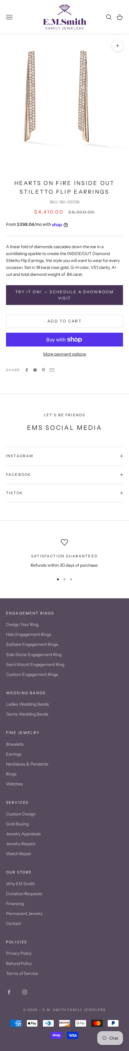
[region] (64, 554)
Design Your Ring (22, 624)
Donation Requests (24, 893)
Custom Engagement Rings (32, 674)
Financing (15, 903)
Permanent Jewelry (24, 913)
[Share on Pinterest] (43, 370)
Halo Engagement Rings (28, 634)
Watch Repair (18, 853)
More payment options (64, 354)
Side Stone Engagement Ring (34, 654)
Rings (11, 774)
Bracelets (15, 744)
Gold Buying (17, 824)
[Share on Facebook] (26, 370)
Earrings (14, 754)
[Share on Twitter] (35, 370)
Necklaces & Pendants (27, 764)
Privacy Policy (19, 953)
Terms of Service (22, 973)
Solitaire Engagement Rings (32, 644)
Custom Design (21, 814)
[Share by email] (52, 370)
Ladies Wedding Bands (27, 704)
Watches (14, 784)
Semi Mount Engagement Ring (35, 664)
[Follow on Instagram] (25, 992)
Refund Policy (19, 963)
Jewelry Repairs (20, 843)
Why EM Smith (20, 883)
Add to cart (64, 321)
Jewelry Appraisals (23, 834)
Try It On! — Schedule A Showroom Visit (64, 295)
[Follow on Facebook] (9, 992)
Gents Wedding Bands (27, 714)
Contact (13, 923)
